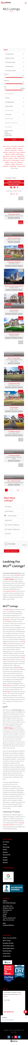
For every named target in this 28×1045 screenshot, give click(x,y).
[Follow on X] (12, 1037)
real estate (17, 575)
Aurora (9, 146)
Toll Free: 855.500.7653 (9, 918)
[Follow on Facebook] (8, 1037)
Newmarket (6, 156)
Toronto (22, 160)
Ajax (4, 146)
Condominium (9, 130)
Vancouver (13, 162)
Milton (13, 154)
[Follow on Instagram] (15, 1037)
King (18, 152)
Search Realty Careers (8, 948)
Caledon (14, 148)
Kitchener (22, 152)
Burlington (21, 146)
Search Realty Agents (8, 945)
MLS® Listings (7, 940)
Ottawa (16, 158)
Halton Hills (12, 152)
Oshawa (11, 158)
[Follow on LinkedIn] (19, 1037)
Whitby (13, 164)
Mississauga (19, 154)
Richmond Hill (7, 160)
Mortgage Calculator (8, 943)
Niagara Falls (20, 156)
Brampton (14, 146)
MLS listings (6, 619)
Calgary (20, 148)
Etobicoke (7, 150)
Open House (8, 135)
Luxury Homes (21, 166)
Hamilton (5, 152)
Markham (7, 154)
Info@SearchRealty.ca (8, 925)
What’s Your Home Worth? (9, 938)
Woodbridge (12, 166)
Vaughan (7, 162)
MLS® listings (8, 609)
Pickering (21, 158)
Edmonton (14, 150)
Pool (6, 132)
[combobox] (5, 515)
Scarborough (15, 160)
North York (13, 156)
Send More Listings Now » (11, 551)
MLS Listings (14, 168)
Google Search (6, 956)
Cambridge (8, 148)
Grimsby (20, 150)
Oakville (5, 158)
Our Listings (6, 842)
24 (14, 194)
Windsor (7, 164)
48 (16, 194)
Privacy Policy (6, 953)
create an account (11, 591)
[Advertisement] (14, 28)
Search (14, 139)
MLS (19, 712)
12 (11, 194)
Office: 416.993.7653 (8, 920)
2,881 (18, 490)
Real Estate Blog (7, 951)
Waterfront (8, 133)
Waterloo (20, 162)
